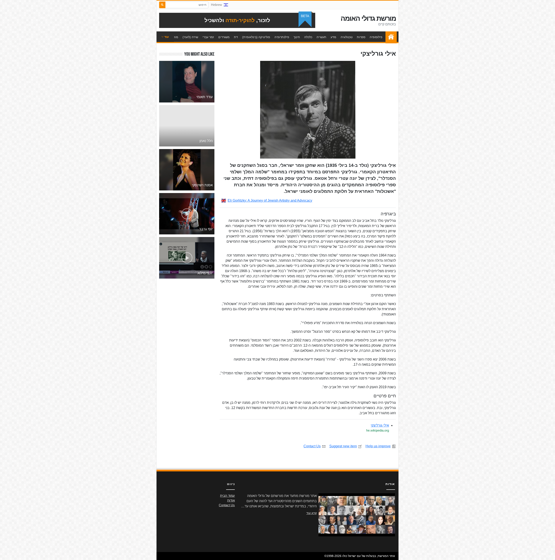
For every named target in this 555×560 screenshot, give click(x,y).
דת (236, 37)
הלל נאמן (206, 141)
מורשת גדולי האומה (368, 18)
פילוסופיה (376, 37)
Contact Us (312, 446)
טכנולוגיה (347, 37)
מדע (333, 37)
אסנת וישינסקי (202, 185)
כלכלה (308, 37)
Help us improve (378, 446)
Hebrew (216, 4)
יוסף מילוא (205, 273)
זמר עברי (208, 37)
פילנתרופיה (281, 37)
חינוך (297, 37)
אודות (231, 500)
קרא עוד (311, 513)
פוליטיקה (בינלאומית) (256, 37)
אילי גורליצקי (380, 425)
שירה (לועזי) (190, 37)
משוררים (224, 37)
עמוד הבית (390, 37)
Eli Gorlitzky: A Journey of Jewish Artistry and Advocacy (270, 200)
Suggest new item (343, 446)
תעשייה (321, 37)
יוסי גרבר (206, 229)
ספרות (361, 37)
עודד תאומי (204, 97)
